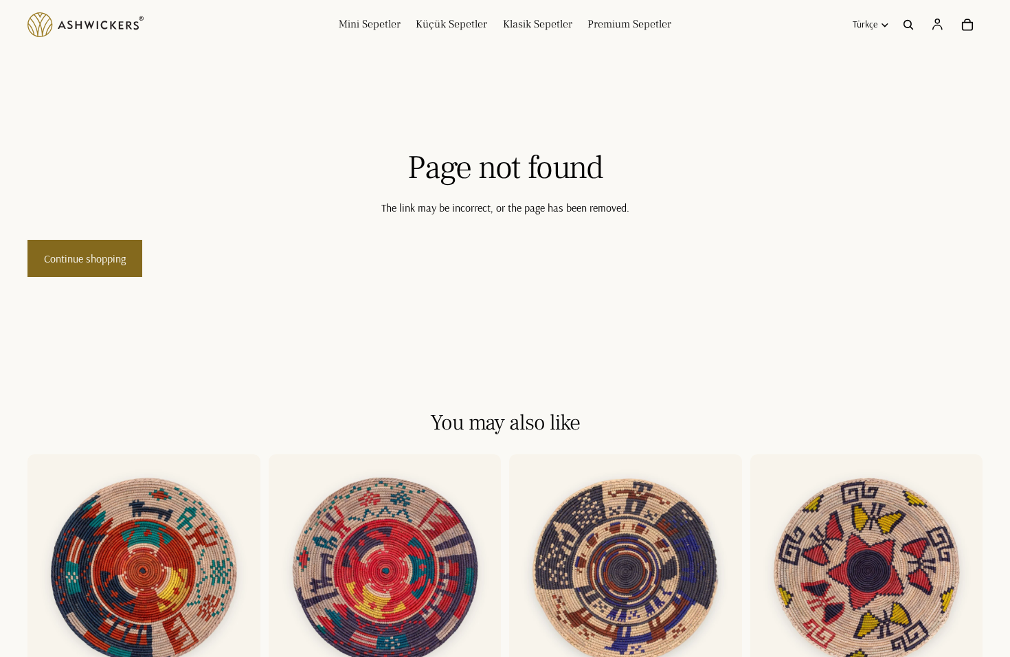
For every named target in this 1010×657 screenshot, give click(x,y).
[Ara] (908, 25)
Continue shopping (85, 258)
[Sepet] (967, 25)
